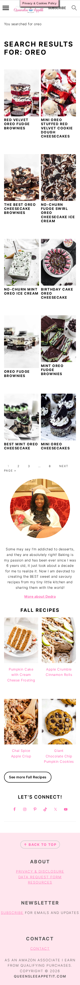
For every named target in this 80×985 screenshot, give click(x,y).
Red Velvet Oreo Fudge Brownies (17, 124)
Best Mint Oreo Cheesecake (21, 446)
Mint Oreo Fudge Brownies (52, 370)
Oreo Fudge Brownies (17, 373)
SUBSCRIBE (12, 912)
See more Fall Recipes (28, 777)
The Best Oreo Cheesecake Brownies (20, 208)
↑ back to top (40, 844)
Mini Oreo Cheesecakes (55, 446)
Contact (40, 948)
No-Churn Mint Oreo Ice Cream (21, 291)
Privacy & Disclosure (40, 871)
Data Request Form (40, 877)
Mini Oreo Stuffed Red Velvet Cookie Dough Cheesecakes (57, 128)
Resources (40, 882)
